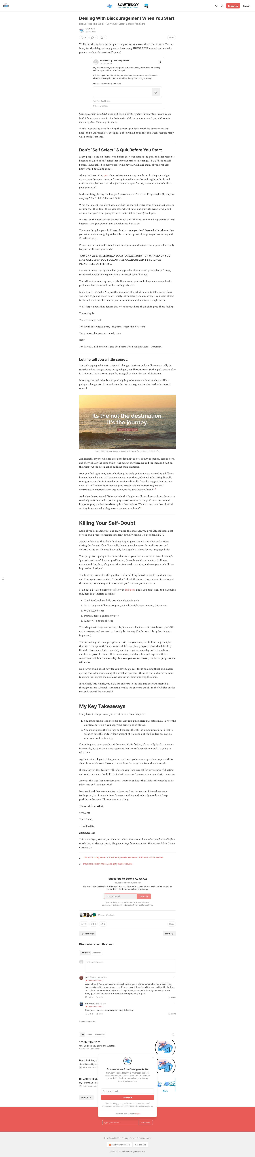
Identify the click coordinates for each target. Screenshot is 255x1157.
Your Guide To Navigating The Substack (97, 1045)
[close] (153, 1058)
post (106, 175)
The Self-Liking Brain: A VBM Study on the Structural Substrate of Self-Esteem (123, 857)
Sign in (246, 6)
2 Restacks (110, 915)
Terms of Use (140, 1103)
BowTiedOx (90, 29)
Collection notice (144, 1138)
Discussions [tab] (100, 1034)
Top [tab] (82, 1034)
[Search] (216, 5)
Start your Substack (120, 1144)
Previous (89, 933)
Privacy (125, 1138)
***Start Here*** (89, 1042)
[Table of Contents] (3, 578)
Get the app (140, 1144)
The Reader (90, 1003)
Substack (114, 1151)
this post (130, 590)
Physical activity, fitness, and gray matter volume (107, 864)
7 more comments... (87, 1021)
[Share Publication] (222, 5)
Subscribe (233, 6)
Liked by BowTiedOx (95, 980)
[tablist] (90, 952)
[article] (127, 1047)
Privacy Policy (147, 1106)
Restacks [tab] (97, 953)
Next (167, 933)
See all (84, 1097)
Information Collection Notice (126, 1106)
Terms (132, 1138)
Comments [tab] (85, 953)
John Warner (90, 977)
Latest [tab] (89, 1034)
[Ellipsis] (174, 977)
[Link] (75, 150)
